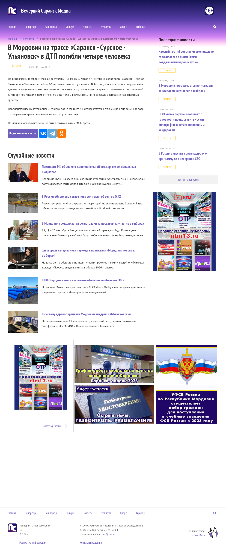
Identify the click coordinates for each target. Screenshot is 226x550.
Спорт (123, 27)
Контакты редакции (91, 542)
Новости (87, 27)
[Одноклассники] (61, 133)
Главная (12, 27)
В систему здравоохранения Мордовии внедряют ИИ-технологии (86, 314)
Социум (70, 27)
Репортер (30, 27)
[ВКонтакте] (43, 133)
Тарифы (140, 513)
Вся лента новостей (188, 179)
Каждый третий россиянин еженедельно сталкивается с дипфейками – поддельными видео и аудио (186, 56)
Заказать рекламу (51, 426)
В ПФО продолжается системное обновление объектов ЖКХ (83, 280)
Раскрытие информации (32, 542)
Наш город (51, 27)
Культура (106, 27)
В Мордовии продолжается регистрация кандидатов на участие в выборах (93, 223)
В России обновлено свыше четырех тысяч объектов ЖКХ (81, 196)
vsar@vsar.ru (108, 534)
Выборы (140, 27)
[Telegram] (52, 133)
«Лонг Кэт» (198, 535)
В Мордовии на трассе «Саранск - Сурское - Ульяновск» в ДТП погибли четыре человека (89, 38)
